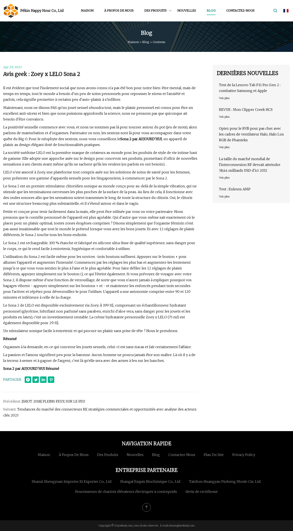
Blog (211, 10)
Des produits (155, 10)
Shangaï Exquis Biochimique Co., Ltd (150, 481)
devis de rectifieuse (202, 491)
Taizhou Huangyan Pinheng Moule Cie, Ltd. (225, 481)
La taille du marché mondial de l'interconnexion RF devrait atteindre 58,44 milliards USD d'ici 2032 (249, 165)
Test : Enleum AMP (235, 189)
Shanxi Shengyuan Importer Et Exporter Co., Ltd (72, 481)
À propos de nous (119, 10)
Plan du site (214, 455)
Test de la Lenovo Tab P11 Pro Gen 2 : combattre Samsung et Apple (250, 88)
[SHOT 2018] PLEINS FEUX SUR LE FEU (53, 401)
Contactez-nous (240, 10)
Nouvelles (186, 10)
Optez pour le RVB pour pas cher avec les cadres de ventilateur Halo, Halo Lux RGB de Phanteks (251, 134)
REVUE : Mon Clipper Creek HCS (246, 109)
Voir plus (224, 98)
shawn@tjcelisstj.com (182, 525)
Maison (87, 10)
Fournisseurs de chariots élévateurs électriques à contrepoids (126, 491)
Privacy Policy (243, 455)
